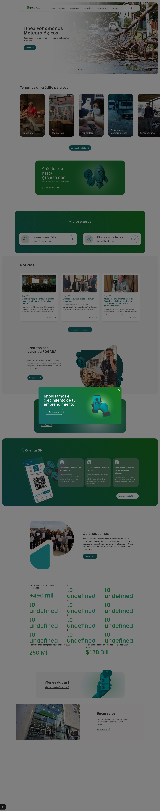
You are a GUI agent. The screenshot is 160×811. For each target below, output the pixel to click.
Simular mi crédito (52, 412)
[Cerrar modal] (118, 389)
